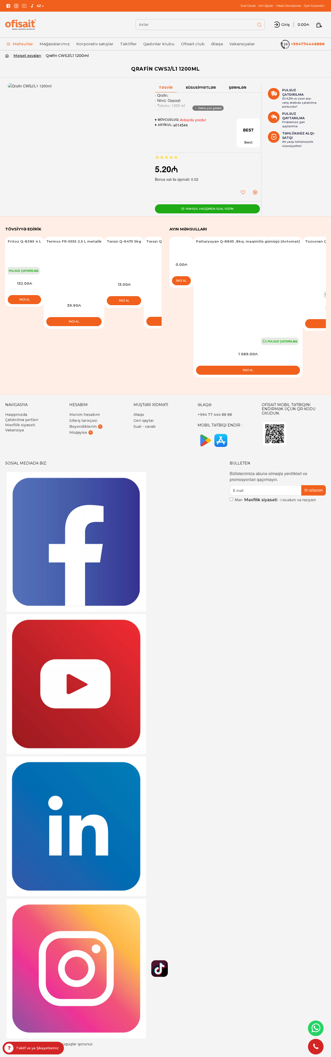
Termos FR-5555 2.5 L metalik (74, 241)
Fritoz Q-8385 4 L (24, 241)
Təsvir (166, 87)
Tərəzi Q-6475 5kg (124, 241)
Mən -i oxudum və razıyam (275, 499)
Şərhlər (237, 87)
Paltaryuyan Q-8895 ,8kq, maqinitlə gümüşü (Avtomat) (248, 241)
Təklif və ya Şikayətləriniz (37, 1048)
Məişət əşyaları (27, 55)
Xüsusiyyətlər (201, 87)
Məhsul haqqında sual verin (210, 209)
